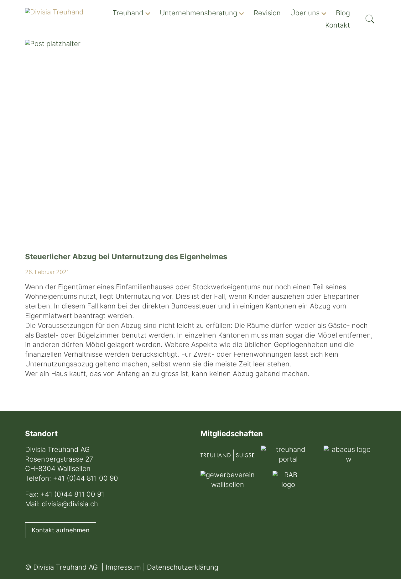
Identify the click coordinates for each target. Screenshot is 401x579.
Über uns (305, 13)
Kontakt (337, 25)
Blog (343, 13)
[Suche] (370, 17)
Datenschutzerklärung (182, 567)
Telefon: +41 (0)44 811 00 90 (71, 479)
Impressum (123, 567)
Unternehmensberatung (198, 13)
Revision (267, 13)
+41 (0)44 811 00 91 (72, 495)
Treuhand (127, 13)
